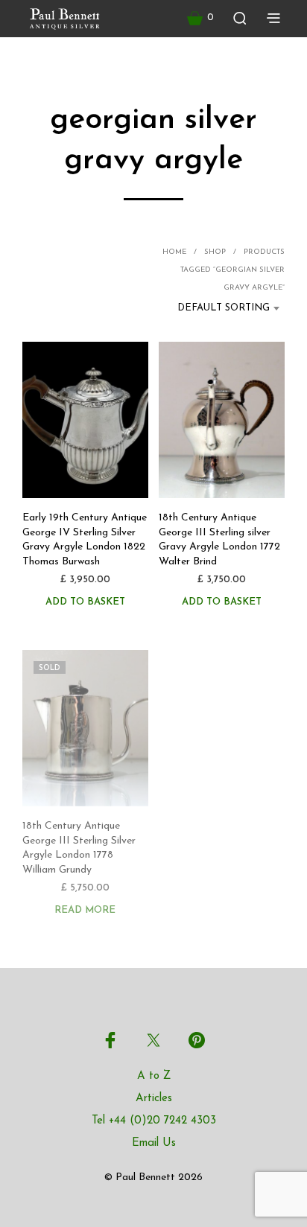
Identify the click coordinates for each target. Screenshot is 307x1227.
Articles (154, 1098)
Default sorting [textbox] (223, 308)
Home (174, 252)
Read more (84, 909)
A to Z (154, 1076)
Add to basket (85, 602)
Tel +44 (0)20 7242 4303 (154, 1120)
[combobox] (218, 308)
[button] (200, 17)
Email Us (154, 1143)
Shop (215, 252)
